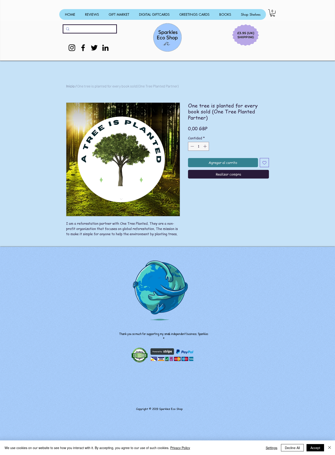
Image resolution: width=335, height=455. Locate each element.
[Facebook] (83, 47)
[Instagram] (71, 47)
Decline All (292, 447)
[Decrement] (192, 146)
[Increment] (205, 146)
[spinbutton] (198, 146)
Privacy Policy (180, 447)
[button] (272, 13)
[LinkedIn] (105, 47)
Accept (315, 447)
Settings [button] (271, 447)
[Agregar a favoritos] (264, 162)
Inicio (70, 86)
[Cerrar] (329, 447)
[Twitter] (94, 47)
